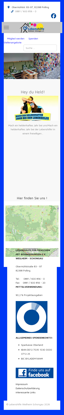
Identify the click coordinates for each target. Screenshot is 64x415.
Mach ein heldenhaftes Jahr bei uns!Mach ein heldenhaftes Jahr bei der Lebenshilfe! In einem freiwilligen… (33, 129)
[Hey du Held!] (32, 108)
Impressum (22, 384)
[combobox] (40, 48)
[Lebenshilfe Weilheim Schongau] (31, 27)
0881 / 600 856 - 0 (25, 11)
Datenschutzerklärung (28, 388)
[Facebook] (54, 16)
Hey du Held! (33, 91)
